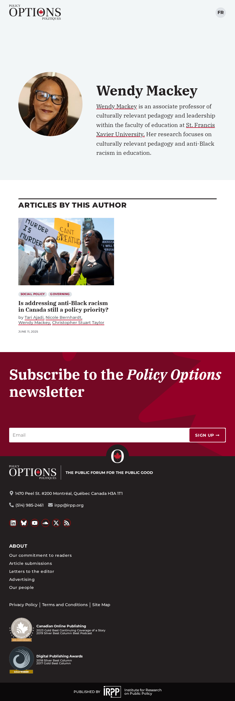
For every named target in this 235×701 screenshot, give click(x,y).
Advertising (22, 579)
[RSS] (67, 523)
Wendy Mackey (34, 322)
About (18, 546)
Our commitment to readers (40, 555)
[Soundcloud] (46, 523)
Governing (60, 294)
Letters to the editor (31, 571)
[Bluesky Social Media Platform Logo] (24, 523)
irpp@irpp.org (69, 505)
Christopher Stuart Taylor (78, 322)
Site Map (101, 604)
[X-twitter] (56, 523)
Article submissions (30, 563)
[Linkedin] (13, 523)
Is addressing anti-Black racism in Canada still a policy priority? (63, 306)
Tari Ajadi (34, 317)
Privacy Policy (23, 604)
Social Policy (33, 294)
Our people (21, 587)
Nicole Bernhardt (63, 317)
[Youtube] (35, 523)
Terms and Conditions (65, 604)
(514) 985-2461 (29, 505)
